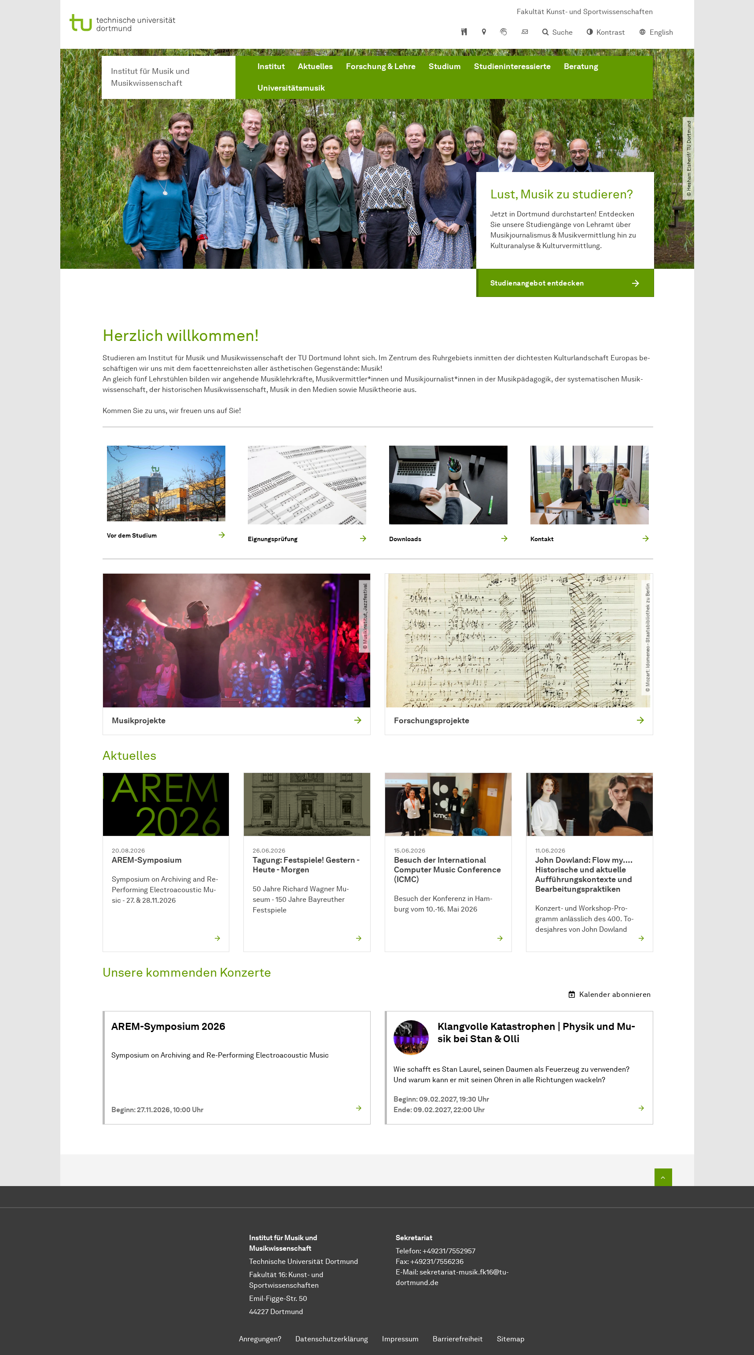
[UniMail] (524, 32)
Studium (445, 66)
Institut (271, 66)
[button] (565, 283)
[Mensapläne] (464, 32)
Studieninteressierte (512, 66)
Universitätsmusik (291, 88)
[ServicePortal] (503, 32)
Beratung (581, 66)
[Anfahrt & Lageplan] (483, 32)
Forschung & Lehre (381, 66)
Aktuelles (315, 66)
